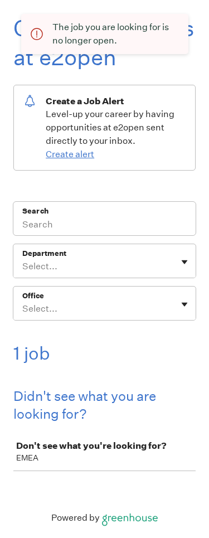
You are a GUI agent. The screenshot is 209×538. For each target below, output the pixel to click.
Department (44, 253)
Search (35, 211)
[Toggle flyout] (184, 262)
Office (33, 295)
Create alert (70, 154)
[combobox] (23, 266)
